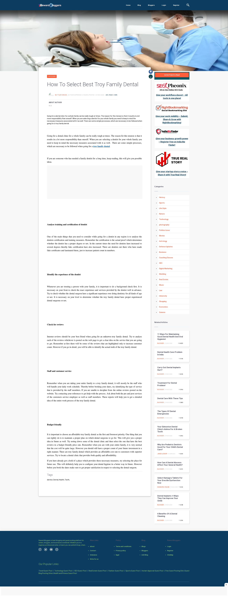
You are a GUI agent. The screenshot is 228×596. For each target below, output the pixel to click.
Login (164, 5)
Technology (163, 219)
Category (52, 76)
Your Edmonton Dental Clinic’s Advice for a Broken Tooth (169, 429)
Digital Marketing (165, 269)
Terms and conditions (123, 546)
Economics (163, 307)
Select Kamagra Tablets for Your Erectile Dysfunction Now (170, 480)
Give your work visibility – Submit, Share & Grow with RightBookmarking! (172, 119)
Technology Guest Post (63, 571)
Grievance (93, 555)
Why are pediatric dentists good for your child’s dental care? (170, 447)
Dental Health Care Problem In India (169, 353)
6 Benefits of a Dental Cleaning (167, 515)
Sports (162, 203)
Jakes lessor (162, 454)
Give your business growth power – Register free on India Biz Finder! (172, 141)
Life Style (162, 208)
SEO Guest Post (80, 571)
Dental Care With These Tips (170, 398)
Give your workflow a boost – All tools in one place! (172, 96)
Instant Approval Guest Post (153, 571)
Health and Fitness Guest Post (65, 573)
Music (161, 285)
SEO (160, 263)
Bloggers (151, 5)
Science (162, 312)
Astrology (163, 241)
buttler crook (61, 95)
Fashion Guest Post (116, 571)
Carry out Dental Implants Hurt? (169, 368)
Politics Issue (164, 230)
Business (162, 252)
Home (128, 5)
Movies (162, 236)
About (92, 546)
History (162, 197)
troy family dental (101, 146)
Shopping (162, 301)
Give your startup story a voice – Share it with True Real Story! (172, 173)
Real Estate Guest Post (98, 571)
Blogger (160, 343)
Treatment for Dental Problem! (167, 384)
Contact (93, 550)
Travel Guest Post (45, 571)
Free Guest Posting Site (174, 571)
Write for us (94, 559)
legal (117, 555)
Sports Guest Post (133, 571)
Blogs (144, 546)
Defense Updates (166, 247)
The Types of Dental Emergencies (166, 412)
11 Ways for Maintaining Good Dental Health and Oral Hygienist (170, 336)
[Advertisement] (94, 182)
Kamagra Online (163, 487)
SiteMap (170, 555)
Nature (162, 214)
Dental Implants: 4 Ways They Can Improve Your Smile (168, 498)
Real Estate (163, 279)
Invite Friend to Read (172, 75)
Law (160, 290)
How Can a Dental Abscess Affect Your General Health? (170, 463)
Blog (139, 5)
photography (164, 225)
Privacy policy (121, 550)
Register (176, 5)
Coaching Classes (166, 258)
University (163, 296)
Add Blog (145, 555)
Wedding (162, 274)
